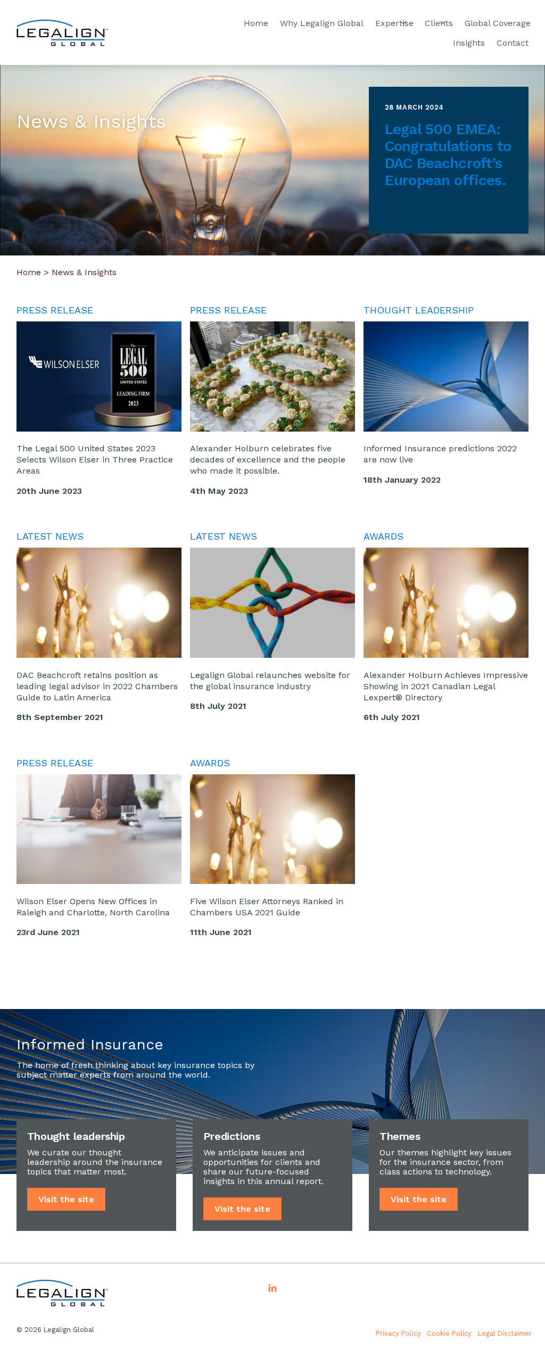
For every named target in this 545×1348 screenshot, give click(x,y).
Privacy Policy (398, 1333)
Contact (513, 43)
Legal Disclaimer (505, 1333)
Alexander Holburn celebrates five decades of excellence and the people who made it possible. (267, 459)
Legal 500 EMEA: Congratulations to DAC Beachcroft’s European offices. (448, 154)
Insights (469, 43)
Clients (439, 23)
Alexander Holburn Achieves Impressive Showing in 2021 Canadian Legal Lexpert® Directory (446, 686)
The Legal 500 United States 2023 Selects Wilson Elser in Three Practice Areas (94, 459)
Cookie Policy (449, 1333)
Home (256, 23)
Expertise (394, 23)
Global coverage (498, 23)
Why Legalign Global (322, 23)
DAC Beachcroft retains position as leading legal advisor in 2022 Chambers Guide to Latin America (97, 686)
